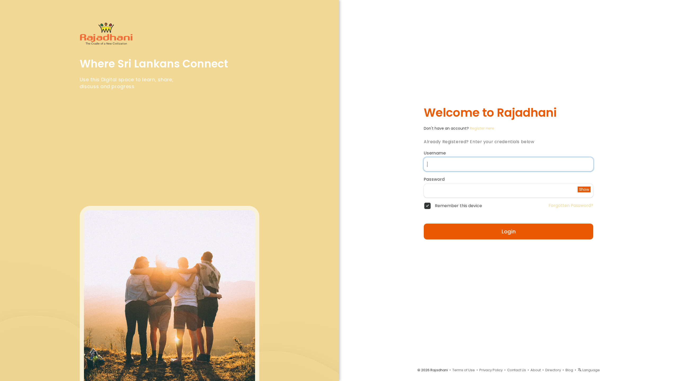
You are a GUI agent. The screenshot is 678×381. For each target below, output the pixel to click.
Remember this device (458, 206)
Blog (569, 370)
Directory (553, 370)
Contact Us (516, 370)
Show (584, 189)
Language (591, 370)
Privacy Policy (491, 370)
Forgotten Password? (570, 205)
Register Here (482, 128)
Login (509, 231)
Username (435, 153)
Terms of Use (463, 370)
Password (434, 179)
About (535, 370)
